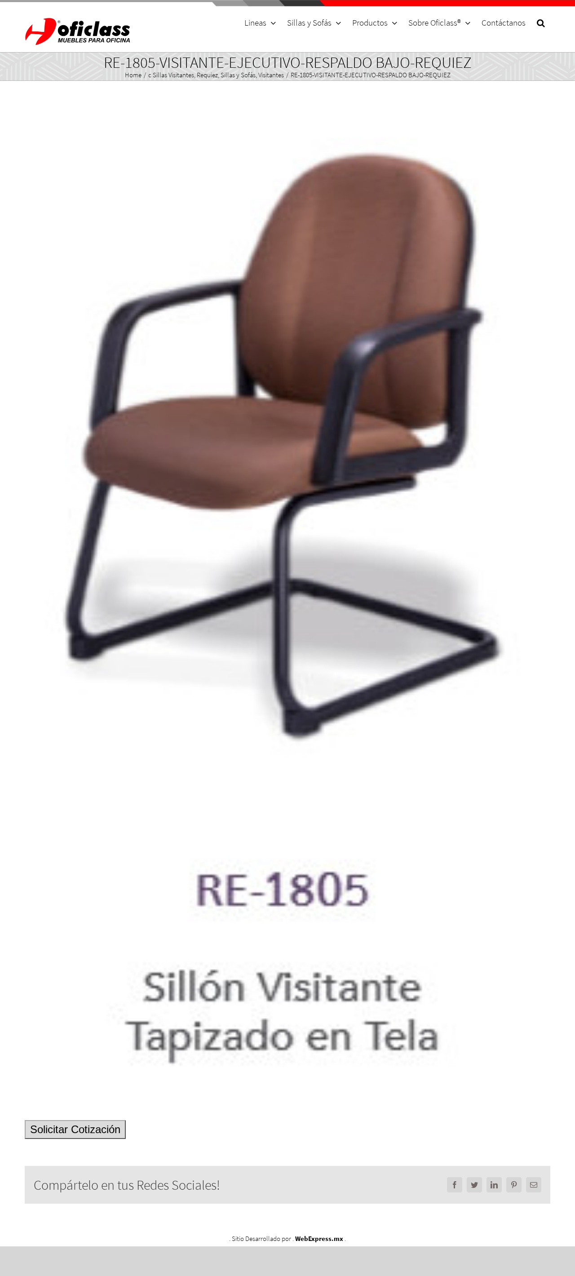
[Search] (540, 22)
